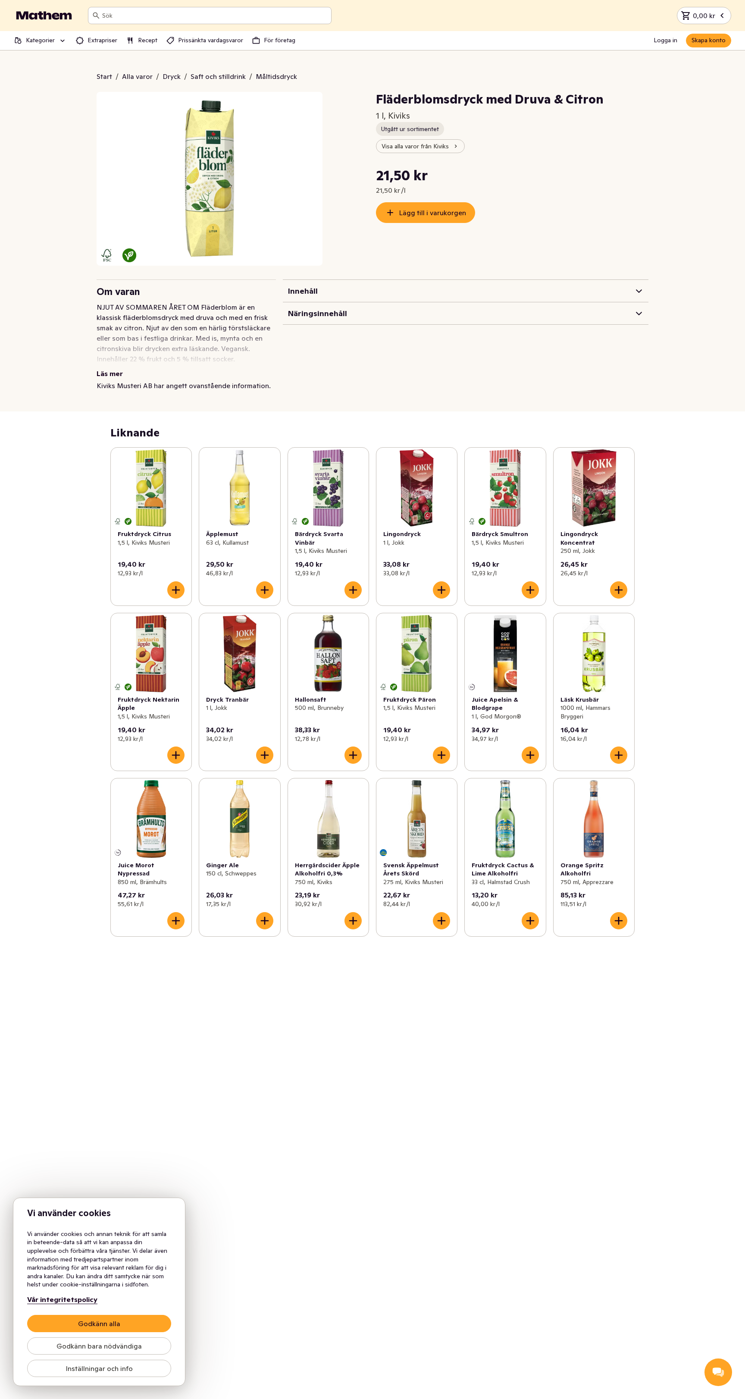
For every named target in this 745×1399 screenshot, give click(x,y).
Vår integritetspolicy (62, 1299)
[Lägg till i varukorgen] (176, 590)
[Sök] (96, 15)
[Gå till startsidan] (44, 15)
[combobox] (215, 15)
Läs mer (110, 373)
